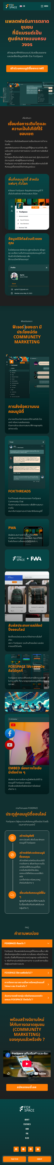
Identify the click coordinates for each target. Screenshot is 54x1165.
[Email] (38, 1149)
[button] (27, 943)
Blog (27, 1138)
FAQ (27, 1133)
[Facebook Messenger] (23, 1149)
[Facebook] (16, 1149)
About (27, 1119)
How (27, 1129)
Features (27, 1124)
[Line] (30, 1149)
